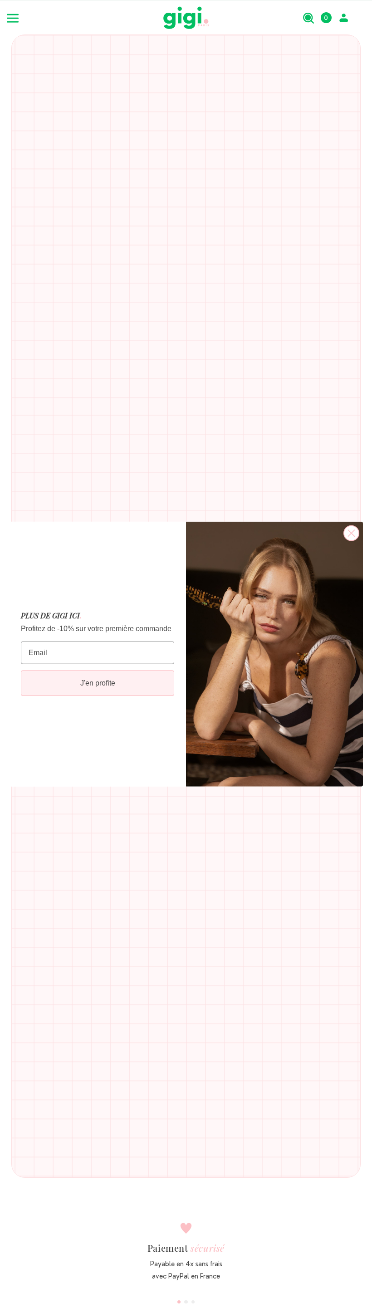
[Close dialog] (351, 533)
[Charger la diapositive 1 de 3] (179, 1302)
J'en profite (97, 683)
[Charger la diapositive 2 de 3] (186, 1302)
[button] (308, 18)
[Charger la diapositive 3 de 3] (193, 1302)
